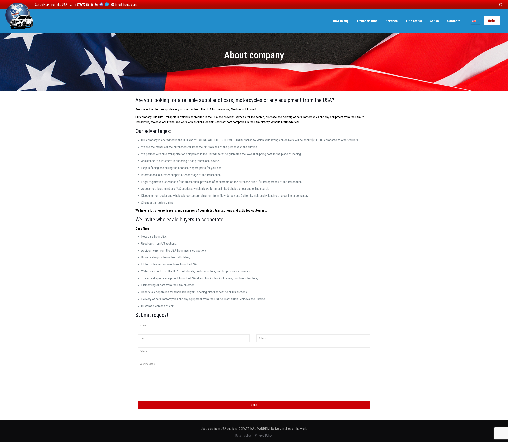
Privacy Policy (264, 435)
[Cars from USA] (19, 21)
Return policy (243, 435)
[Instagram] (501, 4)
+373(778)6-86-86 (87, 5)
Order (492, 21)
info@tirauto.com (126, 5)
